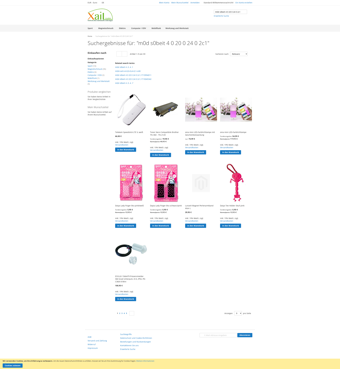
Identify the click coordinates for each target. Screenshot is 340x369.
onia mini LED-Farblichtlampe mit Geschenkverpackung (200, 133)
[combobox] (230, 12)
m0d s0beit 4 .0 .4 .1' (124, 83)
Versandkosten (121, 145)
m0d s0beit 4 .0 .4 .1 (124, 67)
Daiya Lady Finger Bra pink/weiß (129, 205)
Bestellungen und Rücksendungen (135, 341)
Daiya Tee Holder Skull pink (232, 205)
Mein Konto (164, 2)
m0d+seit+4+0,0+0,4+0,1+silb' (128, 71)
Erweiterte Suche (221, 16)
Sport (92, 66)
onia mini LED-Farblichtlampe (233, 132)
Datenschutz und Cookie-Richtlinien (136, 338)
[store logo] (100, 15)
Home (90, 36)
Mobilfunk (93, 78)
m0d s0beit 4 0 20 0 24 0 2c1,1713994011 (133, 75)
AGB (89, 337)
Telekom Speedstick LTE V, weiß (129, 132)
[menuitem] (90, 28)
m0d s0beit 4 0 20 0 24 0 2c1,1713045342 (133, 79)
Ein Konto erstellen (243, 2)
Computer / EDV (96, 75)
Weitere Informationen (145, 361)
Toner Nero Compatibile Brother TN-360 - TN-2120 (164, 133)
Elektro (92, 72)
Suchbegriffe (126, 334)
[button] (94, 2)
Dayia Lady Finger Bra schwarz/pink (166, 205)
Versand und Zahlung (97, 340)
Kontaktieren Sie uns (129, 345)
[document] (170, 364)
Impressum (93, 348)
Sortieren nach (222, 54)
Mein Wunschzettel (179, 2)
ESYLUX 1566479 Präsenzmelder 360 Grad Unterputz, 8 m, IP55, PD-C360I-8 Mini (130, 279)
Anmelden (195, 2)
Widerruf (92, 344)
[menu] (170, 28)
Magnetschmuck (97, 69)
